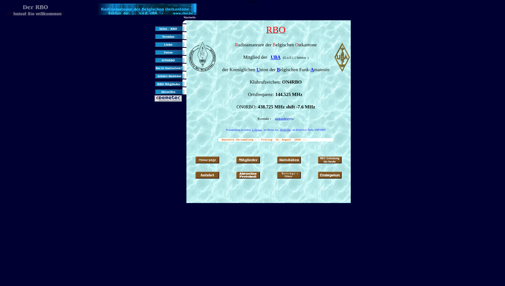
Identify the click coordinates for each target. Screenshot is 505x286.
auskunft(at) (282, 118)
